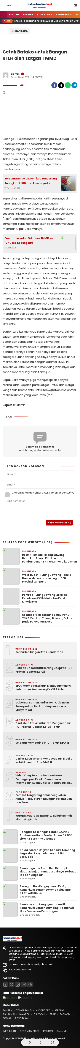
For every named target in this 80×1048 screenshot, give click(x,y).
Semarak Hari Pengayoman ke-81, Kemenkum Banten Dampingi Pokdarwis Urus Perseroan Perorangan (47, 908)
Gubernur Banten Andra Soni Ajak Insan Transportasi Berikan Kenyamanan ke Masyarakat (42, 706)
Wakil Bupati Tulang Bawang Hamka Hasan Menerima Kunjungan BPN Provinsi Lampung (46, 578)
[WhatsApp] (68, 85)
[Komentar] (36, 1042)
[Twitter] (61, 85)
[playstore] (25, 998)
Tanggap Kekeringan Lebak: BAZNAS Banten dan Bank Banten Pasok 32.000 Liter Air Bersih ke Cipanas (46, 835)
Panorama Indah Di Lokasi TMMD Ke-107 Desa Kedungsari (29, 240)
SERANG (28, 14)
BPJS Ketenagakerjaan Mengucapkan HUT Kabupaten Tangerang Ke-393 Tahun (44, 687)
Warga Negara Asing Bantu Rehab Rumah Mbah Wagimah (43, 817)
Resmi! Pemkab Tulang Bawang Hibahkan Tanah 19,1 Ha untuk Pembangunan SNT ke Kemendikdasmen (49, 558)
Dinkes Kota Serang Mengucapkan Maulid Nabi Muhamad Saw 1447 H (43, 760)
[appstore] (10, 998)
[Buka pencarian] (4, 5)
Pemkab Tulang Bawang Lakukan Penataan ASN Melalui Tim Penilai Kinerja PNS (44, 598)
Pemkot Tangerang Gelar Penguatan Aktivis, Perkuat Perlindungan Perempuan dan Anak (43, 798)
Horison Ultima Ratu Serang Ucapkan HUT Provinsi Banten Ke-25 (43, 670)
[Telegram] (74, 85)
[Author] (5, 75)
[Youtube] (24, 984)
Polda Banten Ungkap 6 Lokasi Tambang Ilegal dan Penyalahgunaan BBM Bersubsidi (47, 853)
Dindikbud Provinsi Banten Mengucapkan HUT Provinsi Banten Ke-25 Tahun (43, 725)
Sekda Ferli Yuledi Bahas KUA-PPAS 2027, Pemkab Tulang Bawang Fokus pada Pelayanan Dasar (47, 618)
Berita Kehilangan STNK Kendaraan (39, 652)
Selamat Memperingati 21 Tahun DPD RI (42, 743)
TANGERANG (64, 14)
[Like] (25, 1042)
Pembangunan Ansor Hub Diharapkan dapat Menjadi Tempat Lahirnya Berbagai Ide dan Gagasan (48, 871)
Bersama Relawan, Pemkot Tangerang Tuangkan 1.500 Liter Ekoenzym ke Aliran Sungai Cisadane (30, 181)
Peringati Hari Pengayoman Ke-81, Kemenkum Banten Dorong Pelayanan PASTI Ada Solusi (45, 889)
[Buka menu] (74, 6)
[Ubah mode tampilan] (9, 5)
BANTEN (14, 14)
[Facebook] (54, 85)
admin (15, 74)
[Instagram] (17, 984)
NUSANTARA (44, 14)
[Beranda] (3, 14)
